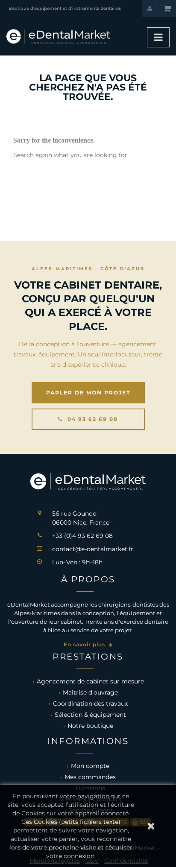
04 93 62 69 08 (91, 419)
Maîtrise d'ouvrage (90, 692)
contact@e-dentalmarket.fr (92, 549)
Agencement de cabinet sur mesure (90, 681)
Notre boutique (90, 726)
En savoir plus (85, 644)
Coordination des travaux (90, 703)
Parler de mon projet (88, 392)
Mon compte (90, 766)
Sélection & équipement (90, 714)
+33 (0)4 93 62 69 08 (82, 536)
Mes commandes (90, 777)
